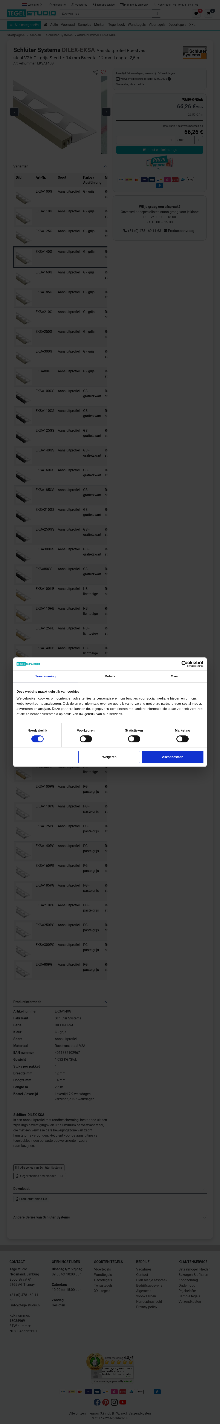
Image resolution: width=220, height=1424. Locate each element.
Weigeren (109, 757)
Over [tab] (174, 676)
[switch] (86, 738)
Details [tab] (110, 676)
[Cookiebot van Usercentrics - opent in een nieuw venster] (184, 664)
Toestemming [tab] (45, 676)
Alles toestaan (172, 757)
